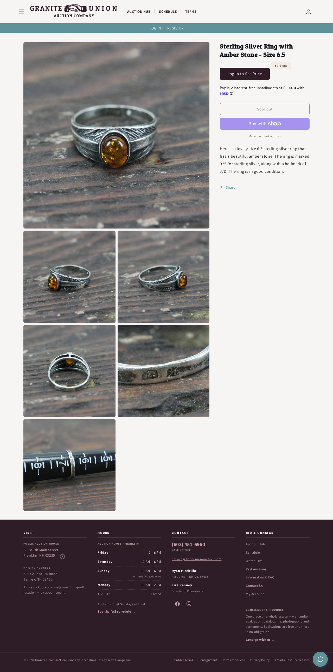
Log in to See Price (245, 73)
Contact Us (254, 585)
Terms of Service (233, 660)
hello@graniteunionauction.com (196, 559)
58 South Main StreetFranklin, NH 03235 (41, 552)
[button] (24, 11)
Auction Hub (255, 544)
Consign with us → (260, 639)
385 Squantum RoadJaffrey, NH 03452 (40, 576)
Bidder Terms (183, 660)
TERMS (191, 11)
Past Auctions (256, 569)
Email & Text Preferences (292, 660)
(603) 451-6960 (188, 544)
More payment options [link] (265, 136)
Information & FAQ (260, 577)
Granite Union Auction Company (57, 660)
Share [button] (230, 187)
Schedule (253, 552)
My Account (255, 594)
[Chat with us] (320, 659)
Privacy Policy (260, 660)
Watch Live (254, 561)
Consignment (207, 660)
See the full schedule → (117, 611)
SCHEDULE (168, 11)
